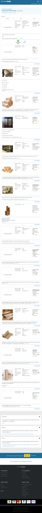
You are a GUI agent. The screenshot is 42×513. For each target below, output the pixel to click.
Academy (24, 487)
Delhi (6, 434)
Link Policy (24, 495)
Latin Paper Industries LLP (35, 118)
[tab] (21, 416)
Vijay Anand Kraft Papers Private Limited (36, 250)
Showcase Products (26, 477)
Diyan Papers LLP (36, 164)
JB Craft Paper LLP (36, 22)
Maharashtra (15, 434)
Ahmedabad (4, 444)
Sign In (39, 3)
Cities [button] (3, 438)
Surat (12, 446)
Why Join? (24, 474)
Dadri (17, 444)
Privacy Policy (24, 492)
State (21, 18)
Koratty (34, 444)
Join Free (24, 472)
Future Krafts (35, 205)
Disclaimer (24, 490)
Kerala (11, 434)
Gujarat (8, 434)
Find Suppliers (4, 474)
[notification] (38, 1)
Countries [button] (4, 416)
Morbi (37, 444)
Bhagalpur (9, 444)
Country (7, 18)
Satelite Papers (35, 97)
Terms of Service (25, 489)
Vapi (14, 446)
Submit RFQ (27, 455)
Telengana (20, 434)
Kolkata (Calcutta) (29, 444)
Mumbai (3, 446)
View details (21, 38)
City (34, 18)
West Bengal (30, 434)
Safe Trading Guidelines (27, 484)
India (3, 423)
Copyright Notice (25, 494)
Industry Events (25, 486)
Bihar (3, 434)
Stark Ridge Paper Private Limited (36, 185)
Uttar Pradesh (25, 434)
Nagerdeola (8, 446)
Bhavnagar (14, 444)
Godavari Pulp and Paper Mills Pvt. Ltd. (36, 290)
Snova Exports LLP (36, 309)
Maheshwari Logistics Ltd (35, 350)
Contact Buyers (25, 476)
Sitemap (2, 486)
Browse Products (4, 476)
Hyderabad (23, 444)
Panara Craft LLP (35, 329)
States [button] (3, 427)
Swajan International (35, 47)
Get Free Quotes (34, 3)
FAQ (2, 484)
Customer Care (4, 487)
